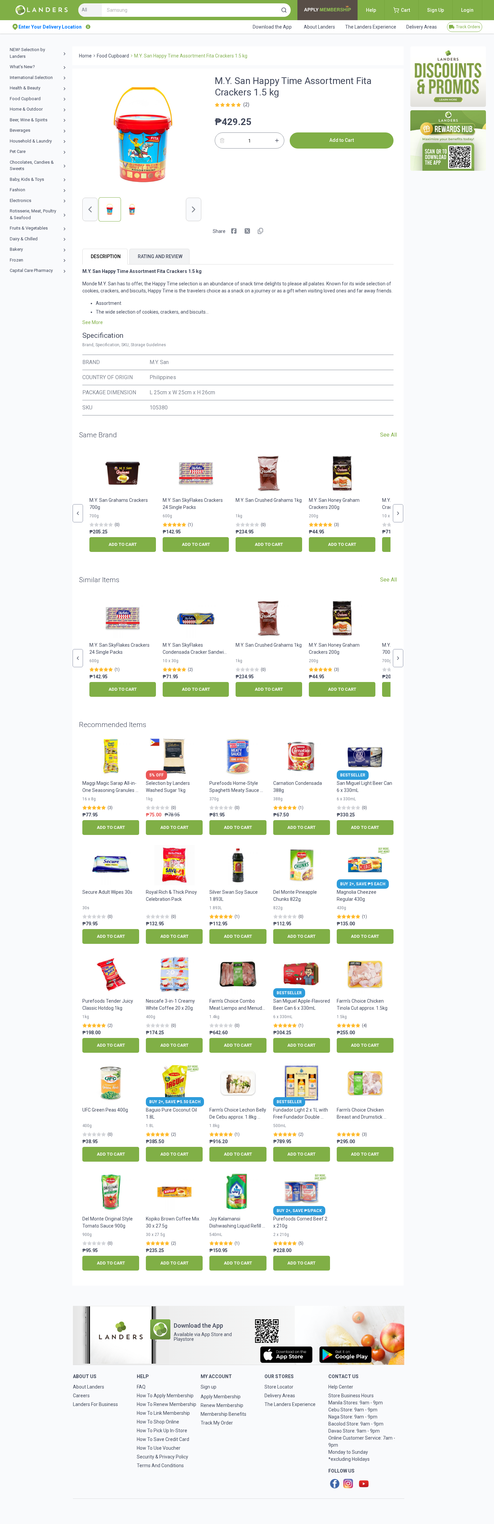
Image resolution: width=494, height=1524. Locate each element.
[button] (284, 10)
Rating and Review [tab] (160, 256)
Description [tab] (106, 256)
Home (85, 55)
